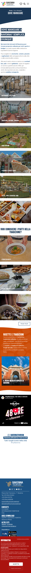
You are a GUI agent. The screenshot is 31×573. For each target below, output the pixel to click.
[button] (24, 4)
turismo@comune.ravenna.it (10, 501)
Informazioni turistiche (10, 511)
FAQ (3, 513)
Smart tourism (7, 524)
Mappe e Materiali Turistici (11, 518)
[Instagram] (12, 489)
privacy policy (4, 547)
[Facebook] (10, 489)
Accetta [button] (16, 564)
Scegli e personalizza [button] (16, 568)
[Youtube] (17, 489)
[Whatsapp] (21, 489)
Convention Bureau (9, 526)
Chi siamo (5, 509)
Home (10, 10)
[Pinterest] (19, 489)
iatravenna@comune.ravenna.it (11, 504)
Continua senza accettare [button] (23, 539)
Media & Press (7, 519)
